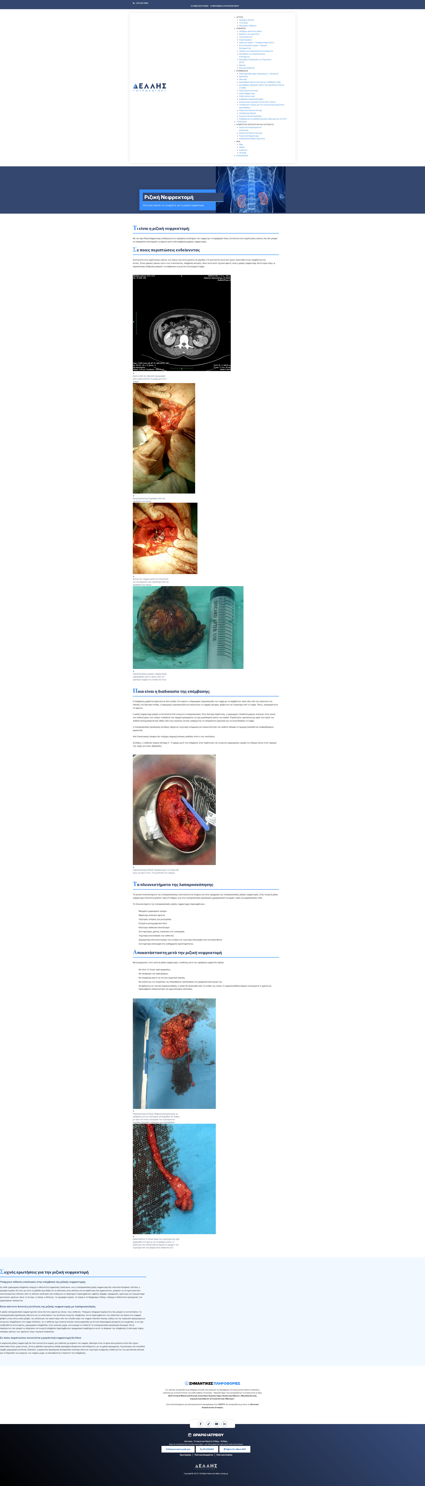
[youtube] (216, 1424)
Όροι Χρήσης (185, 1455)
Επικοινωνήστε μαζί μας (179, 1449)
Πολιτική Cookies (224, 1455)
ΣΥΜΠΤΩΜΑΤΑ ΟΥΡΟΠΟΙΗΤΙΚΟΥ (224, 6)
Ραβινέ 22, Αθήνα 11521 (235, 1449)
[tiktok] (208, 1424)
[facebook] (200, 1424)
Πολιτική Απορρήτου (204, 1455)
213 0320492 (208, 1449)
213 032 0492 (142, 3)
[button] (239, 17)
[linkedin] (224, 1424)
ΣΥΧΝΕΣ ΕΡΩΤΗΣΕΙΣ (200, 6)
